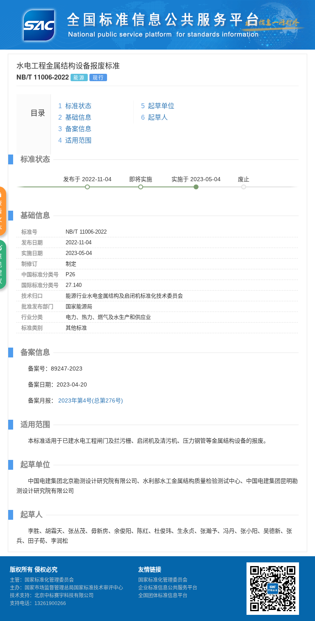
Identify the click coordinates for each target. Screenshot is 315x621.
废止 (243, 179)
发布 (87, 179)
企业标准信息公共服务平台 (167, 588)
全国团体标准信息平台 (162, 595)
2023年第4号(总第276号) (90, 400)
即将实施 (140, 179)
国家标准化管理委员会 (162, 580)
